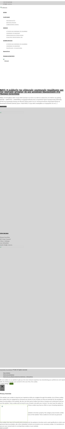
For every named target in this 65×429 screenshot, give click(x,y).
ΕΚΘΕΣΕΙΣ (5, 28)
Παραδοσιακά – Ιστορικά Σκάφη (14, 48)
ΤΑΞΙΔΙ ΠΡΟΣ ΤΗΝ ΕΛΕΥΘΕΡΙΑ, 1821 (14, 37)
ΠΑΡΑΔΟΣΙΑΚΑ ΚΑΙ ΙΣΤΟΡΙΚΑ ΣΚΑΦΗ (14, 35)
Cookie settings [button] (4, 383)
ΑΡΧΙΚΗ (5, 12)
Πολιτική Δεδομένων (8, 375)
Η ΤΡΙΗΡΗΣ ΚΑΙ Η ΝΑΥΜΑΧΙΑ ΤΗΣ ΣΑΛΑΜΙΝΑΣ (16, 31)
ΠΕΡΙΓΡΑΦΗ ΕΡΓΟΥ (10, 20)
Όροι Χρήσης (6, 373)
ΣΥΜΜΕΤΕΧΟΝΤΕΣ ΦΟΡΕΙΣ (12, 24)
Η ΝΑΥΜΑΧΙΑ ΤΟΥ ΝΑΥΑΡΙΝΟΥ (13, 33)
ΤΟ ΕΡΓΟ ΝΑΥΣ (6, 17)
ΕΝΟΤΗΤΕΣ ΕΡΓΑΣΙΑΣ (11, 22)
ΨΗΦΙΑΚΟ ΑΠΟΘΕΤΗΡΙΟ (8, 56)
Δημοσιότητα (6, 51)
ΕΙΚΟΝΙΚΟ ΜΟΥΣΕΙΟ (7, 40)
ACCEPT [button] (11, 383)
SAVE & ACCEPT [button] (4, 428)
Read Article (3, 106)
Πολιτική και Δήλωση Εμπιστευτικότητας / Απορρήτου (18, 376)
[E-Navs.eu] (3, 7)
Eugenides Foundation (6, 370)
